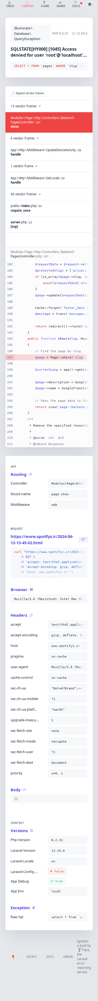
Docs (49, 957)
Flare (85, 950)
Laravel (68, 957)
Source (31, 957)
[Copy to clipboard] (82, 66)
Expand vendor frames (30, 93)
